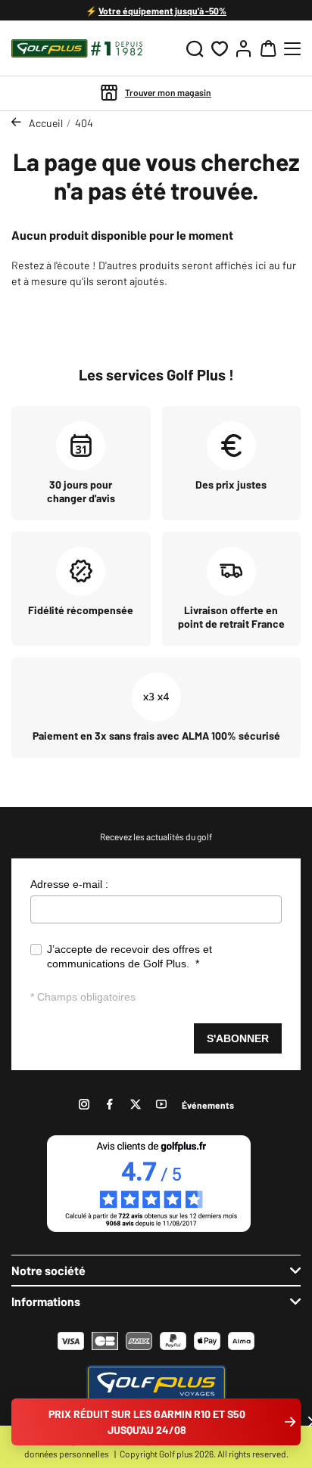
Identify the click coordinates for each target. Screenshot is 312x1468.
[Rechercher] (195, 48)
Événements (208, 1105)
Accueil (46, 122)
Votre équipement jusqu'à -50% (162, 10)
